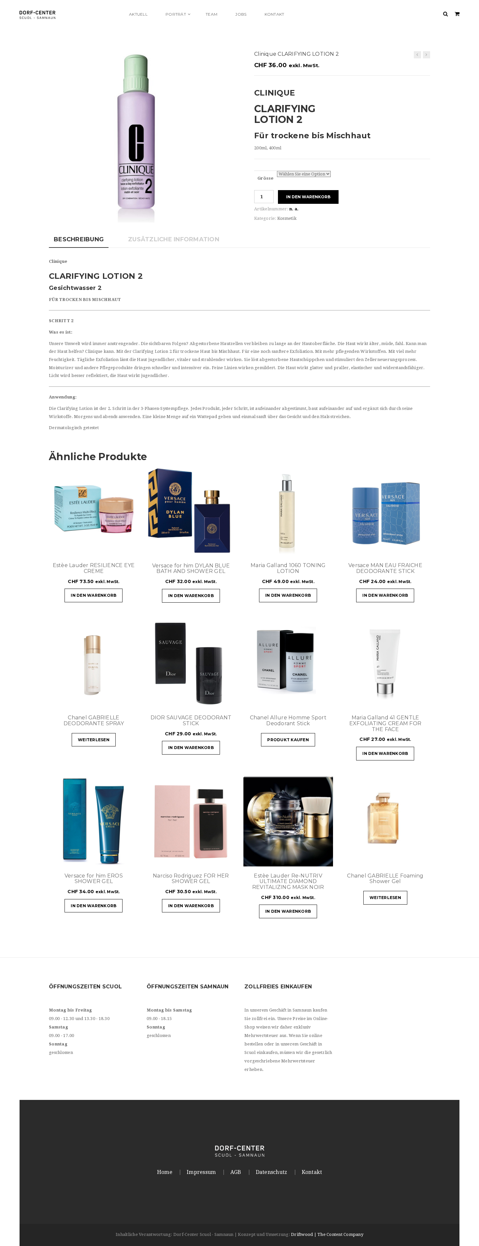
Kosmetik (287, 218)
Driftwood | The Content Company (327, 1234)
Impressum (201, 1172)
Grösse (265, 178)
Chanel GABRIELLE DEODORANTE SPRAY (94, 720)
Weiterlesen (93, 739)
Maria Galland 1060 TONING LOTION (288, 568)
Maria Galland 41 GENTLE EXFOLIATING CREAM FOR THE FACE (385, 723)
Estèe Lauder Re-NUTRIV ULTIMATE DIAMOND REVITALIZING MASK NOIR (288, 881)
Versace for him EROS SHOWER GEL (94, 879)
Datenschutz (271, 1172)
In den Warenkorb (308, 196)
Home (164, 1172)
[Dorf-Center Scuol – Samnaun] (70, 14)
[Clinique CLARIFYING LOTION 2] (426, 54)
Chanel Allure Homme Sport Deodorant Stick (288, 720)
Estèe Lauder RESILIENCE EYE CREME (94, 568)
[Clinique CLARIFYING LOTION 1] (417, 54)
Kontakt (312, 1172)
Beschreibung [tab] (79, 239)
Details (114, 548)
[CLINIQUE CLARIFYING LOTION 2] (142, 137)
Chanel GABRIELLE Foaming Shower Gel (385, 879)
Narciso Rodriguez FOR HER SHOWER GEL (191, 879)
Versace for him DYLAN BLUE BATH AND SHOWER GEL (191, 569)
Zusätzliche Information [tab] (173, 239)
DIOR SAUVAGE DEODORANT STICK (191, 720)
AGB (235, 1172)
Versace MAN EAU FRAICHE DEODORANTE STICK (385, 568)
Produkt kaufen (288, 739)
